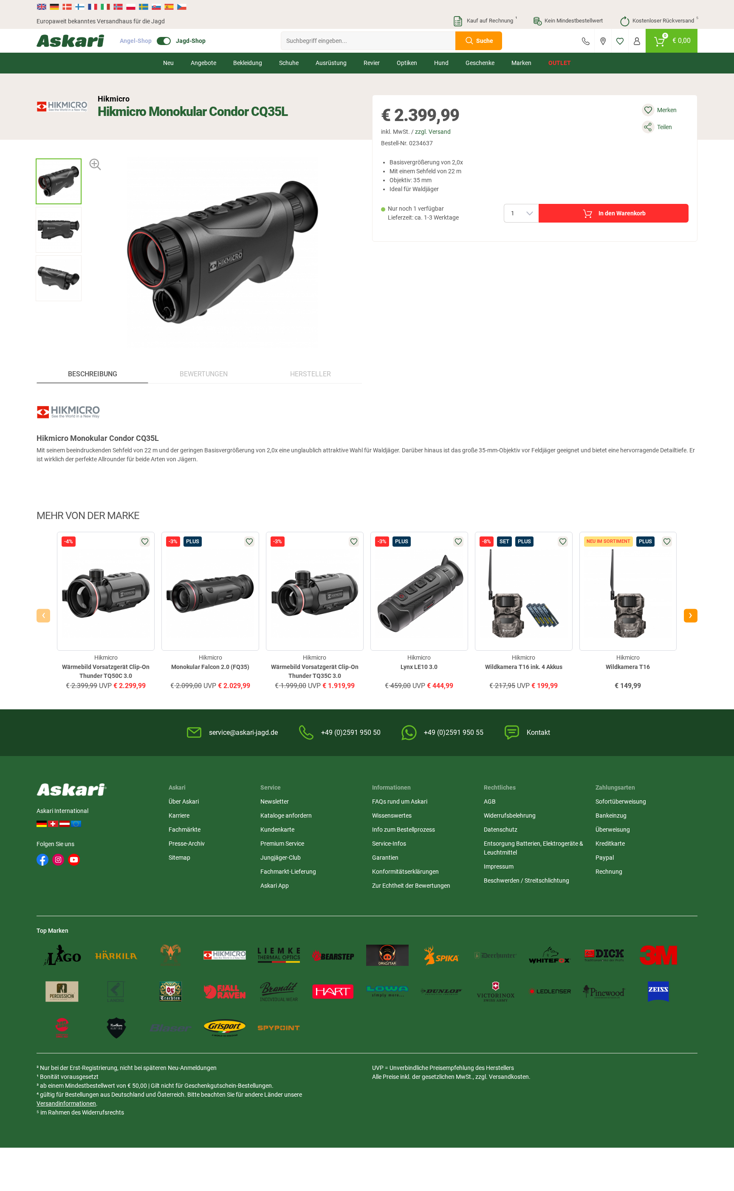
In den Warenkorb (622, 213)
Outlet (559, 62)
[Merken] (620, 41)
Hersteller (310, 374)
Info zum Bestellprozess (403, 829)
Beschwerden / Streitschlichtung (526, 880)
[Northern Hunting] (116, 1028)
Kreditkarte (610, 843)
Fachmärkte (184, 829)
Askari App (274, 885)
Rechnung (609, 871)
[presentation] (58, 151)
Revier (372, 62)
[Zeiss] (658, 991)
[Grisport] (224, 1028)
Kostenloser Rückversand (664, 20)
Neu (168, 62)
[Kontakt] (586, 41)
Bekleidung (247, 62)
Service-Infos (389, 843)
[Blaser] (171, 1028)
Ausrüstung (331, 62)
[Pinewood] (604, 991)
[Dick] (604, 955)
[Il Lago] (62, 955)
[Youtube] (74, 860)
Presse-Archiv (187, 843)
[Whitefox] (550, 955)
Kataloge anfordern (286, 815)
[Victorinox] (495, 991)
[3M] (658, 955)
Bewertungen (204, 374)
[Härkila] (116, 955)
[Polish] (130, 6)
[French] (92, 6)
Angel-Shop (136, 40)
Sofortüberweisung (621, 801)
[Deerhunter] (495, 955)
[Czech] (181, 6)
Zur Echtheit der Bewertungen (411, 885)
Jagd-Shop (191, 40)
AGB (490, 801)
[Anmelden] (637, 41)
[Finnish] (79, 6)
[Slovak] (156, 6)
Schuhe (289, 62)
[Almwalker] (171, 955)
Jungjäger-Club (280, 857)
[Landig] (116, 991)
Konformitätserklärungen (405, 871)
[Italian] (105, 6)
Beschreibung (92, 374)
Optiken (407, 62)
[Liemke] (279, 955)
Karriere (179, 815)
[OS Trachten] (171, 991)
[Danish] (67, 6)
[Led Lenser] (550, 991)
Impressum (499, 866)
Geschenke (480, 62)
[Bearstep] (333, 955)
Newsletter (274, 801)
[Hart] (333, 991)
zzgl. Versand (433, 131)
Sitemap (179, 857)
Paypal (605, 857)
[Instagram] (58, 860)
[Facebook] (42, 860)
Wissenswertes (392, 815)
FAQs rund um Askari (399, 801)
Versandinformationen (66, 1103)
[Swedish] (143, 6)
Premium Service (282, 843)
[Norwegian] (118, 6)
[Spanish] (169, 6)
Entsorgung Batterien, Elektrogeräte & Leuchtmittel (533, 848)
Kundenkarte (277, 829)
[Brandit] (279, 991)
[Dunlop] (442, 991)
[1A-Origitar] (387, 955)
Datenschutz (500, 829)
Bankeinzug (611, 815)
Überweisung (613, 829)
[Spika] (442, 955)
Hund (441, 62)
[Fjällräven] (224, 991)
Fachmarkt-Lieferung (288, 871)
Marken (521, 62)
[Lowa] (387, 991)
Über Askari (184, 801)
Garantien (385, 857)
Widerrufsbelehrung (510, 815)
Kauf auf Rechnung (491, 20)
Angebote (203, 62)
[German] (54, 6)
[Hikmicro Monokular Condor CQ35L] (59, 181)
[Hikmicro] (62, 106)
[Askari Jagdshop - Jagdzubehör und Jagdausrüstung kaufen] (70, 40)
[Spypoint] (279, 1028)
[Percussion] (62, 991)
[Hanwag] (62, 1028)
